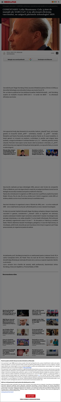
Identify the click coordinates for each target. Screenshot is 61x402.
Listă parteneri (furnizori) (7, 392)
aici (39, 375)
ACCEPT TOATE (30, 396)
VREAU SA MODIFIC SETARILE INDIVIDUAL (30, 399)
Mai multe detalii (27, 367)
